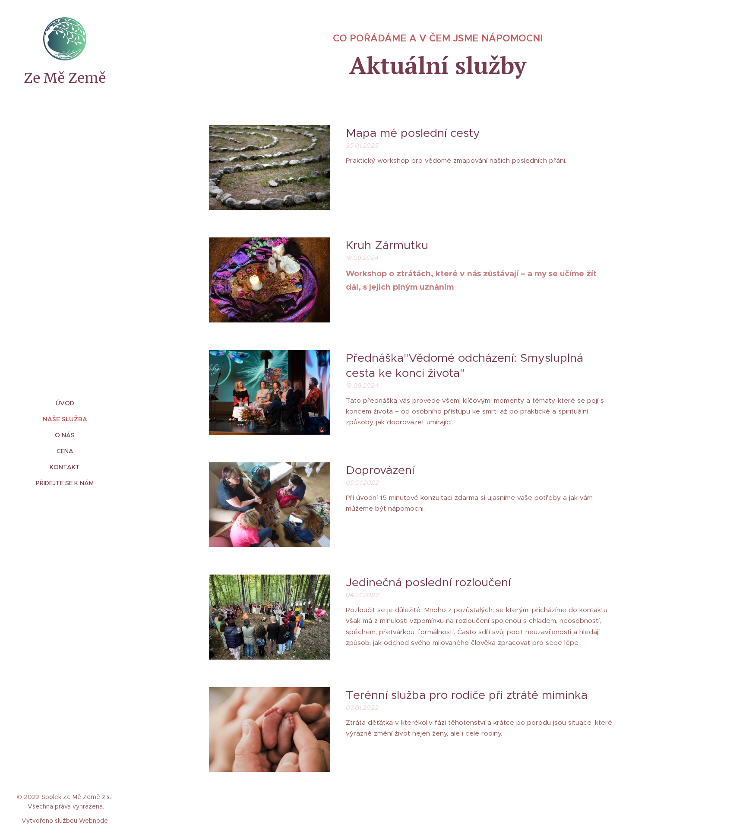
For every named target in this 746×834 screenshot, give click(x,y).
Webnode (93, 821)
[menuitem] (65, 403)
